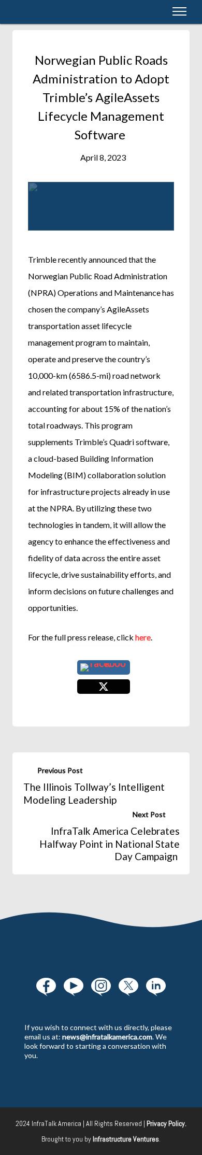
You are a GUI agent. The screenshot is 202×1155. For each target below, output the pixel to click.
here (143, 637)
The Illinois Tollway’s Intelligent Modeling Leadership (94, 793)
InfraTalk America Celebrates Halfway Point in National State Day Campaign (109, 843)
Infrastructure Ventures (126, 1139)
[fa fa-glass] (46, 987)
